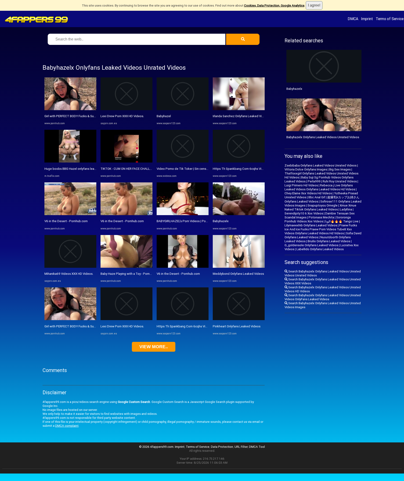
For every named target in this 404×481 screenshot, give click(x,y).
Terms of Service (390, 18)
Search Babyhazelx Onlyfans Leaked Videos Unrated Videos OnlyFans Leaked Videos (323, 297)
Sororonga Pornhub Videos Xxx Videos (318, 219)
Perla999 (314, 181)
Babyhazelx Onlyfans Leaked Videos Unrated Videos (322, 137)
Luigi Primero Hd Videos (301, 185)
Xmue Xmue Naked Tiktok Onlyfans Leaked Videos (320, 207)
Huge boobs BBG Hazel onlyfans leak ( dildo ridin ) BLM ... (83, 169)
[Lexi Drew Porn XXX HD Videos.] (126, 109)
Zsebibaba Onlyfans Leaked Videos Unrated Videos (321, 165)
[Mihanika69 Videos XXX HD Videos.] (70, 267)
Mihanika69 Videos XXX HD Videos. (68, 274)
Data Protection (222, 447)
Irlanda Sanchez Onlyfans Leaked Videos (241, 116)
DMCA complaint (67, 426)
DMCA (353, 18)
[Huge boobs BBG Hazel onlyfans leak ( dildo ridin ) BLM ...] (70, 161)
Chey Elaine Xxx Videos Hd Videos (308, 193)
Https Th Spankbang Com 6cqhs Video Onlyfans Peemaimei (198, 326)
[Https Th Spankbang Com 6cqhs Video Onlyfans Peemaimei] (183, 319)
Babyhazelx (221, 221)
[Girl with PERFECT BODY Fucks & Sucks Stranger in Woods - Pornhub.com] (70, 109)
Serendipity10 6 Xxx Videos (304, 213)
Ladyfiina (346, 209)
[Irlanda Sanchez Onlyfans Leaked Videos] (239, 109)
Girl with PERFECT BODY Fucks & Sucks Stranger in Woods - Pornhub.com (95, 116)
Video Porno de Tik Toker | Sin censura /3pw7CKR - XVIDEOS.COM (202, 169)
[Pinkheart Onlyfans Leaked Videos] (239, 319)
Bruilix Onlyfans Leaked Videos (329, 241)
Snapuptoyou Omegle (322, 205)
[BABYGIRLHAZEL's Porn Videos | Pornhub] (183, 214)
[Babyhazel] (183, 109)
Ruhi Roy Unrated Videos (340, 181)
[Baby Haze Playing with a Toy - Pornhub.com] (126, 267)
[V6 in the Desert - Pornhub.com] (70, 214)
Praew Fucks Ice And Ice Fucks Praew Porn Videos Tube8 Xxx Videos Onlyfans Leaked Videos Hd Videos (321, 229)
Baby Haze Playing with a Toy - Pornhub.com (131, 274)
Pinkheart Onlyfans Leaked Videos (236, 326)
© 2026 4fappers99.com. (157, 447)
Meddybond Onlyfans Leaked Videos (238, 274)
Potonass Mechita (321, 217)
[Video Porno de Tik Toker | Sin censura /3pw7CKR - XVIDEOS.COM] (183, 161)
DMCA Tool (257, 447)
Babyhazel (164, 116)
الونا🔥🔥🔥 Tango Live (341, 221)
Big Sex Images (340, 169)
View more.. (153, 346)
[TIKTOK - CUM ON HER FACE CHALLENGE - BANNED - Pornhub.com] (126, 161)
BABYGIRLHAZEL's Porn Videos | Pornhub (185, 221)
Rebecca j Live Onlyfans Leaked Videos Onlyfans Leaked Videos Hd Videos (320, 187)
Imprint (367, 18)
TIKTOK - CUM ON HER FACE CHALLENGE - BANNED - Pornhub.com (146, 169)
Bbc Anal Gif (316, 197)
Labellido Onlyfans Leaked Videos (320, 249)
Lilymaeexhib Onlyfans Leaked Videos (311, 225)
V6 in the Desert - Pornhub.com (66, 221)
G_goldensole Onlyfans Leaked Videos (311, 245)
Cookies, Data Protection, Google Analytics (274, 5)
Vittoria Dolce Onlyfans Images (306, 169)
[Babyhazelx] (239, 214)
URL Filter (241, 447)
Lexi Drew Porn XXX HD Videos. (122, 116)
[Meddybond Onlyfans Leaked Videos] (239, 267)
